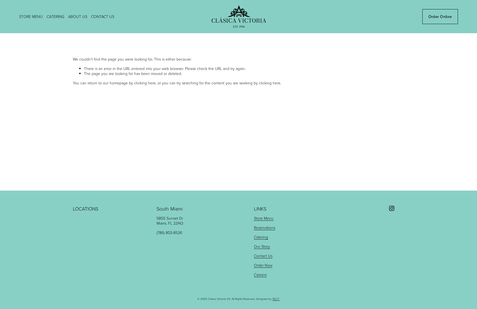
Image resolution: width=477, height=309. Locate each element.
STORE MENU (31, 16)
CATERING (55, 16)
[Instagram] (391, 208)
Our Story (262, 246)
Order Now (263, 265)
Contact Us (263, 255)
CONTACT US (102, 16)
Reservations (264, 227)
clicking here (145, 82)
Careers (260, 274)
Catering (261, 237)
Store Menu (264, 218)
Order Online (440, 16)
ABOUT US (77, 16)
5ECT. (276, 299)
